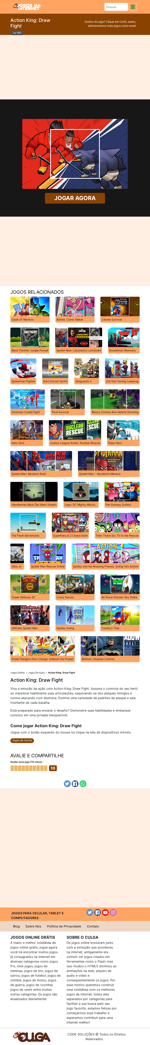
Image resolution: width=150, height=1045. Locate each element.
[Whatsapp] (82, 783)
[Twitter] (67, 783)
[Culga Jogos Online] (31, 1036)
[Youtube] (105, 912)
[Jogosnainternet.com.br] (27, 6)
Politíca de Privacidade (64, 926)
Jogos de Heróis (22, 740)
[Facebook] (75, 783)
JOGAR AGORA (75, 198)
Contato (93, 926)
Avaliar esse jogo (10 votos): (26, 761)
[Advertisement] (75, 67)
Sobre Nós (33, 926)
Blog (16, 926)
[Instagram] (113, 912)
